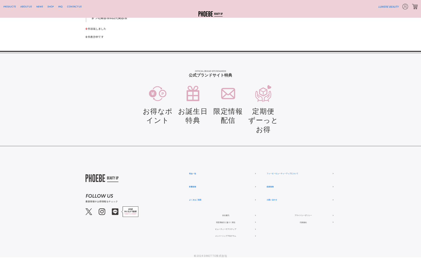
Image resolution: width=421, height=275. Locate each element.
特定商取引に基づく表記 (225, 222)
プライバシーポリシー (303, 215)
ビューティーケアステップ (225, 229)
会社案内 (225, 215)
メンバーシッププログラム (225, 236)
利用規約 (303, 222)
